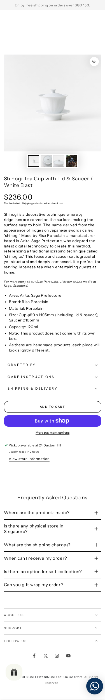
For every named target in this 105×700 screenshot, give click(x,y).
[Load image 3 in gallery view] (58, 161)
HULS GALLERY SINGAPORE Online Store (51, 677)
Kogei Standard (16, 286)
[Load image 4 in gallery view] (71, 161)
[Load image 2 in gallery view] (46, 161)
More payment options (52, 432)
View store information (29, 459)
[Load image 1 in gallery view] (33, 161)
